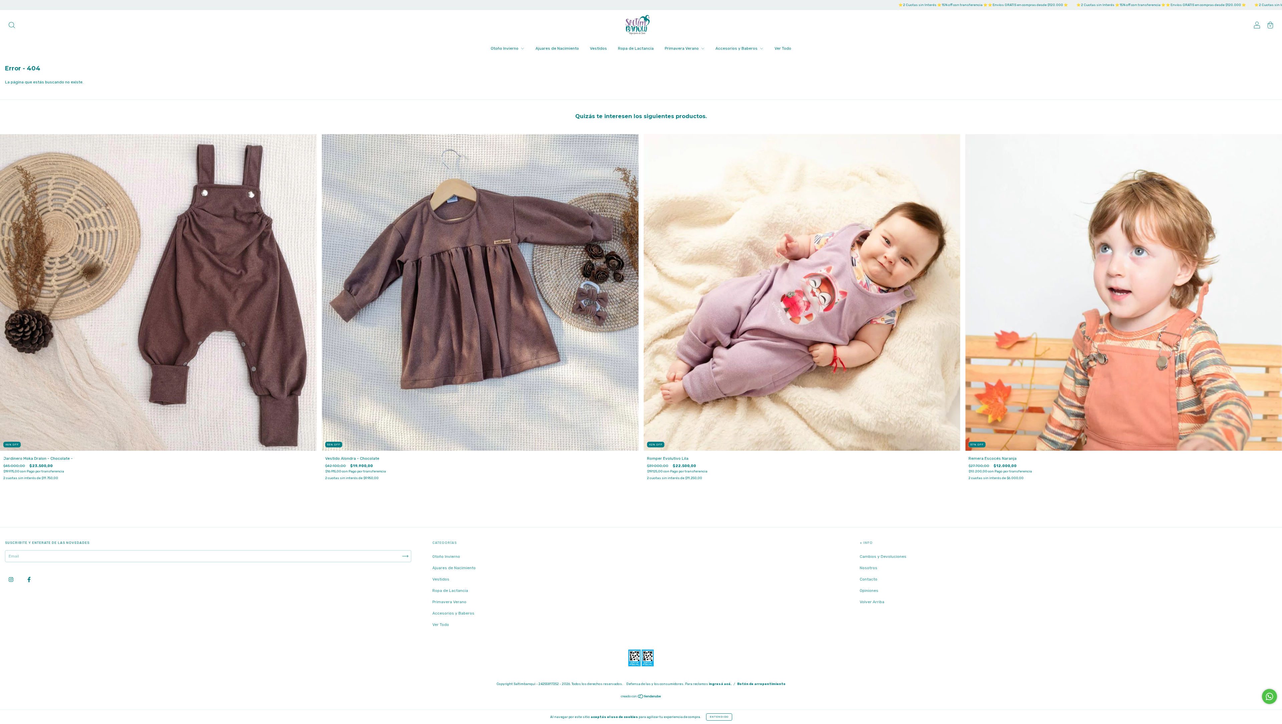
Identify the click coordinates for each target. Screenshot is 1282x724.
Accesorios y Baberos (737, 48)
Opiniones (869, 590)
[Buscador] (11, 26)
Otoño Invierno (505, 48)
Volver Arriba (872, 602)
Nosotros (868, 568)
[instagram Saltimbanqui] (11, 579)
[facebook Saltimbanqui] (29, 579)
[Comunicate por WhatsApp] (1269, 696)
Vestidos (598, 48)
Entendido (719, 716)
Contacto (868, 579)
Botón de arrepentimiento (761, 684)
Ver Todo (783, 48)
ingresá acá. (720, 684)
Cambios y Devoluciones (883, 556)
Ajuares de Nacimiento (557, 48)
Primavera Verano (682, 48)
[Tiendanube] (641, 697)
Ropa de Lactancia (636, 48)
